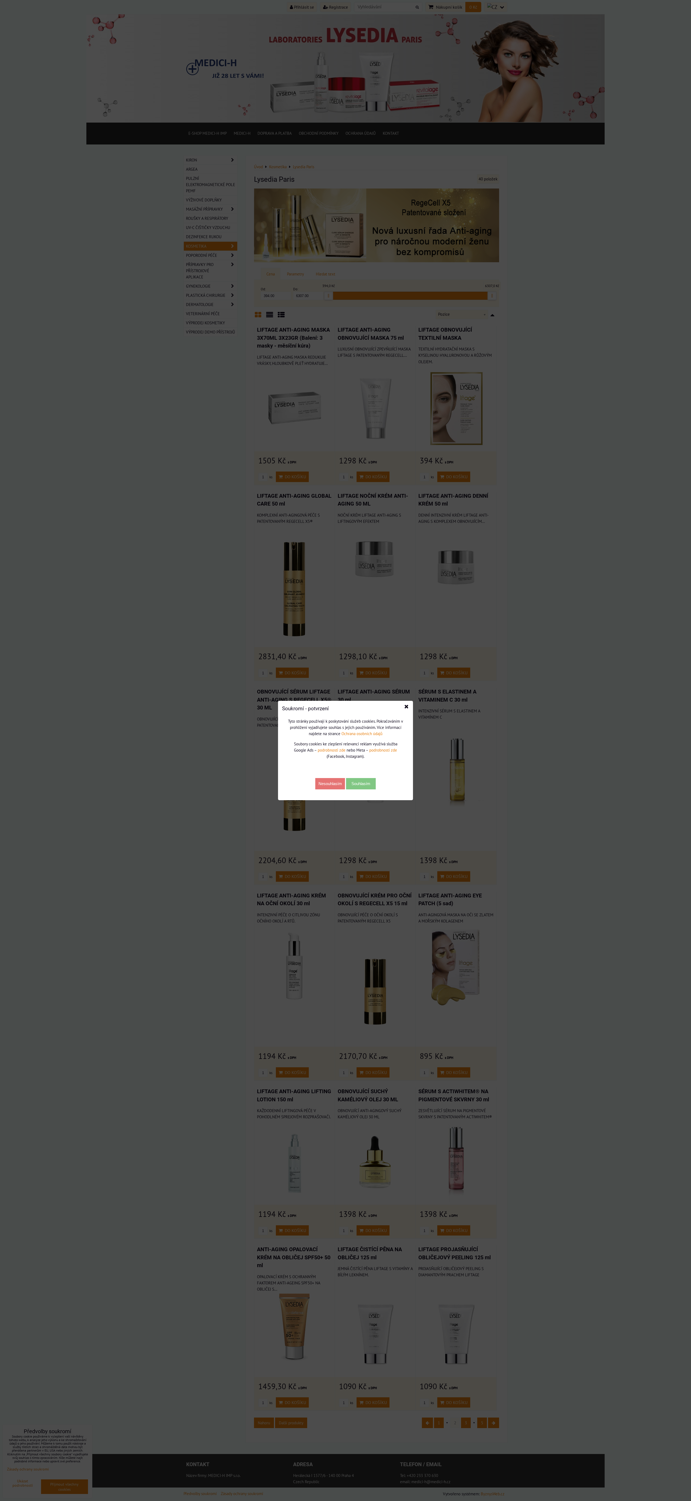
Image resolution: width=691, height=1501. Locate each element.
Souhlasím (360, 783)
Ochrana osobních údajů (361, 733)
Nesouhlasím (330, 783)
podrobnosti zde (332, 750)
